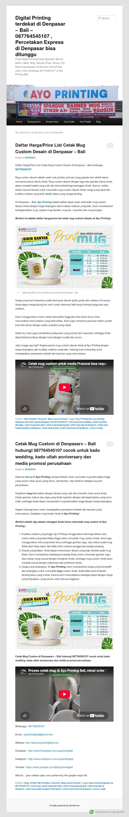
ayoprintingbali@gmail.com (38, 734)
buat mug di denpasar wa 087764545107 (48, 421)
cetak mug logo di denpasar (83, 424)
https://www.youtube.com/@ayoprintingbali (49, 767)
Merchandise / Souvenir (35, 418)
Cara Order (69, 121)
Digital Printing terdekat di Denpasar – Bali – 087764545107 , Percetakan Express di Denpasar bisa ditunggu (40, 36)
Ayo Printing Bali (84, 418)
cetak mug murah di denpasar (74, 427)
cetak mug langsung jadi (57, 424)
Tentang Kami (34, 121)
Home (19, 121)
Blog (98, 121)
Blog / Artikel (30, 782)
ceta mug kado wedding (80, 421)
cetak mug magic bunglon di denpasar (43, 788)
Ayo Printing (44, 202)
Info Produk (85, 121)
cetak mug (35, 785)
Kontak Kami (52, 121)
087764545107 (23, 169)
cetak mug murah (50, 427)
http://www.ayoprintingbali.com (42, 742)
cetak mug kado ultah (35, 424)
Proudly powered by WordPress (64, 805)
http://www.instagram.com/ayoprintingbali (50, 759)
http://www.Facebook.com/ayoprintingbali (50, 750)
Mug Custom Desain (57, 418)
